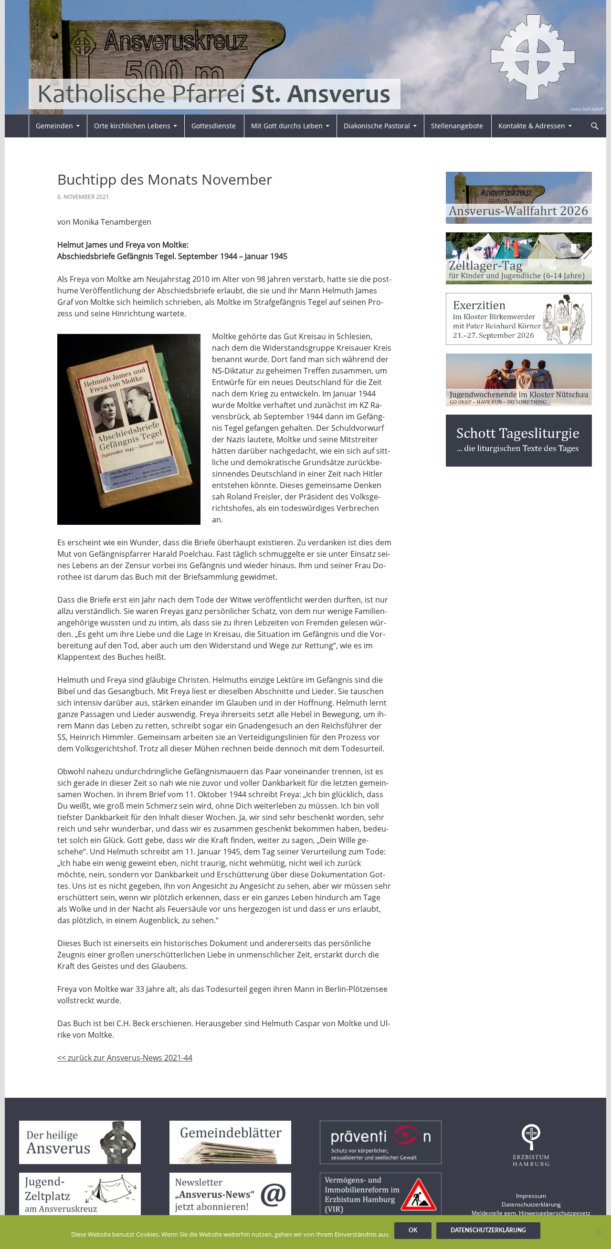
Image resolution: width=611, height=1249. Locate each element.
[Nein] (599, 1232)
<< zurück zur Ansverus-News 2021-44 (124, 1057)
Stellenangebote (457, 125)
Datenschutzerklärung (531, 1204)
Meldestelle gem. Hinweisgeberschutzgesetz (531, 1213)
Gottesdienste (213, 125)
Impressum (531, 1196)
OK (413, 1230)
